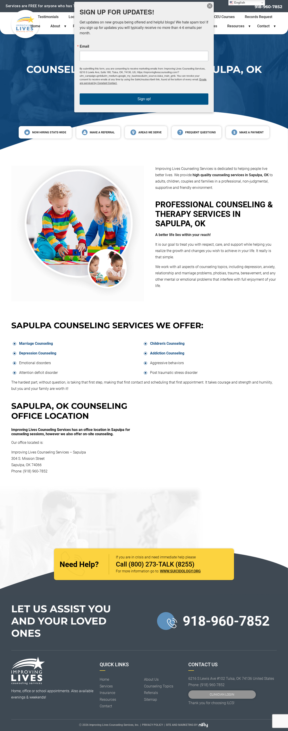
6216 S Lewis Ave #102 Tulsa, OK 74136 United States (231, 678)
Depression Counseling (37, 353)
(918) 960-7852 (212, 685)
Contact (263, 26)
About (55, 26)
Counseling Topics (158, 686)
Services (106, 686)
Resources (235, 26)
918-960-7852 (268, 6)
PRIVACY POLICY (152, 724)
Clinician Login (222, 694)
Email (84, 46)
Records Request (258, 17)
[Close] (209, 6)
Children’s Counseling (167, 343)
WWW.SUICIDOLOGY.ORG (180, 571)
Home (35, 26)
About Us (151, 679)
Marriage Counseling (36, 343)
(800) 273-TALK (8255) (161, 564)
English (239, 2)
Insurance (107, 693)
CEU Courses (224, 17)
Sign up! (144, 99)
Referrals (151, 693)
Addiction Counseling (167, 353)
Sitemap (150, 699)
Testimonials (48, 17)
